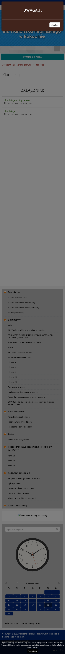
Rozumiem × (32, 651)
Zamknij (54, 25)
